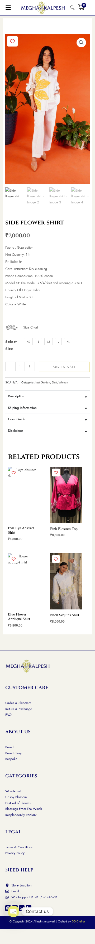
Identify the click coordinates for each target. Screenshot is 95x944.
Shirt (54, 382)
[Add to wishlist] (12, 41)
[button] (81, 42)
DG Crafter (78, 921)
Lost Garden (42, 382)
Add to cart (64, 366)
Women (63, 382)
